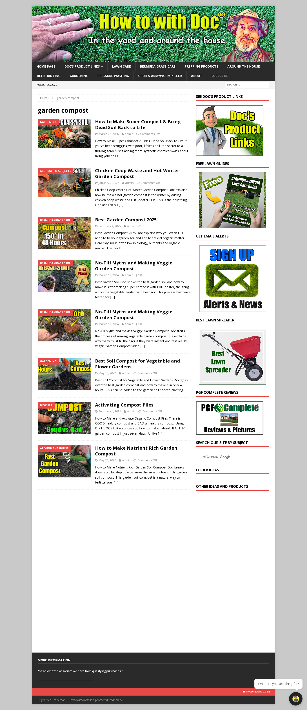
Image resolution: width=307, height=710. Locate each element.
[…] (121, 156)
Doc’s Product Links (82, 66)
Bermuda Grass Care (158, 66)
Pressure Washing (113, 76)
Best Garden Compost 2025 (126, 220)
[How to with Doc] (153, 59)
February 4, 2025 (110, 226)
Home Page (46, 66)
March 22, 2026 (109, 134)
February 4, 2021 (110, 411)
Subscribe (219, 76)
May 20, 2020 (107, 460)
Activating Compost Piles (124, 405)
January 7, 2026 (109, 183)
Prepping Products (201, 66)
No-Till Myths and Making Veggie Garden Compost (133, 266)
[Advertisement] (229, 572)
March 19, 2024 (109, 275)
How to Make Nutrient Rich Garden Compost (136, 451)
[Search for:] (246, 84)
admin (129, 134)
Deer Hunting (48, 76)
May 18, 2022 (107, 373)
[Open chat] (296, 699)
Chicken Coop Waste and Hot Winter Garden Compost (137, 173)
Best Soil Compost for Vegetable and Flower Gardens (137, 364)
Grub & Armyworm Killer (160, 76)
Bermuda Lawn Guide (256, 691)
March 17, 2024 (109, 324)
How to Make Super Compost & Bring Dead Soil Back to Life (138, 124)
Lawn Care (121, 66)
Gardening (79, 76)
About (196, 76)
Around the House (243, 66)
